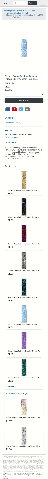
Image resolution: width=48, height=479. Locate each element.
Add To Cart (24, 100)
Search (32, 3)
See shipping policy (13, 123)
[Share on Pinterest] (14, 109)
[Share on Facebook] (7, 109)
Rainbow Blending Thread (17, 13)
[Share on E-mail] (27, 109)
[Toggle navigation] (43, 3)
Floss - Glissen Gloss (26, 11)
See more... (11, 386)
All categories (9, 11)
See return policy (12, 138)
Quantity (8, 90)
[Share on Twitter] (21, 109)
